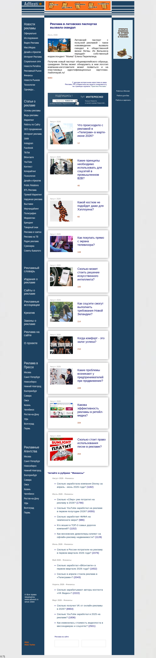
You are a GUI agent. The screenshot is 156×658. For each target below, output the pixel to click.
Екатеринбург (30, 391)
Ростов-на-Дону (31, 414)
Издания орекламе (31, 280)
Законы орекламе (30, 322)
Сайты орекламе (29, 292)
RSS (27, 642)
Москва (27, 372)
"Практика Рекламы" (99, 86)
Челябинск (29, 409)
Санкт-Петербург (32, 377)
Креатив (29, 312)
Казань (27, 405)
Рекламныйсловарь (31, 269)
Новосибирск (30, 381)
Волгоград (29, 423)
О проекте (30, 343)
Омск (26, 400)
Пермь (27, 428)
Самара (27, 395)
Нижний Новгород (32, 386)
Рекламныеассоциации (32, 303)
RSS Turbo (30, 645)
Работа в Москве (123, 91)
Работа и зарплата (123, 100)
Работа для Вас (123, 96)
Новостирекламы (30, 26)
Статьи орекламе (30, 103)
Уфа (26, 419)
